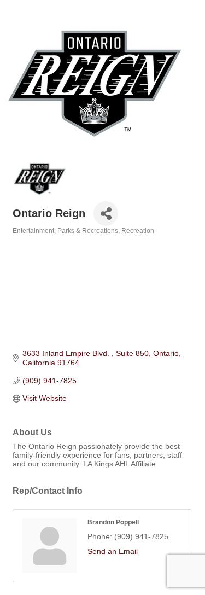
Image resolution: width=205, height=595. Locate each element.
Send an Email (112, 551)
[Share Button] (105, 213)
